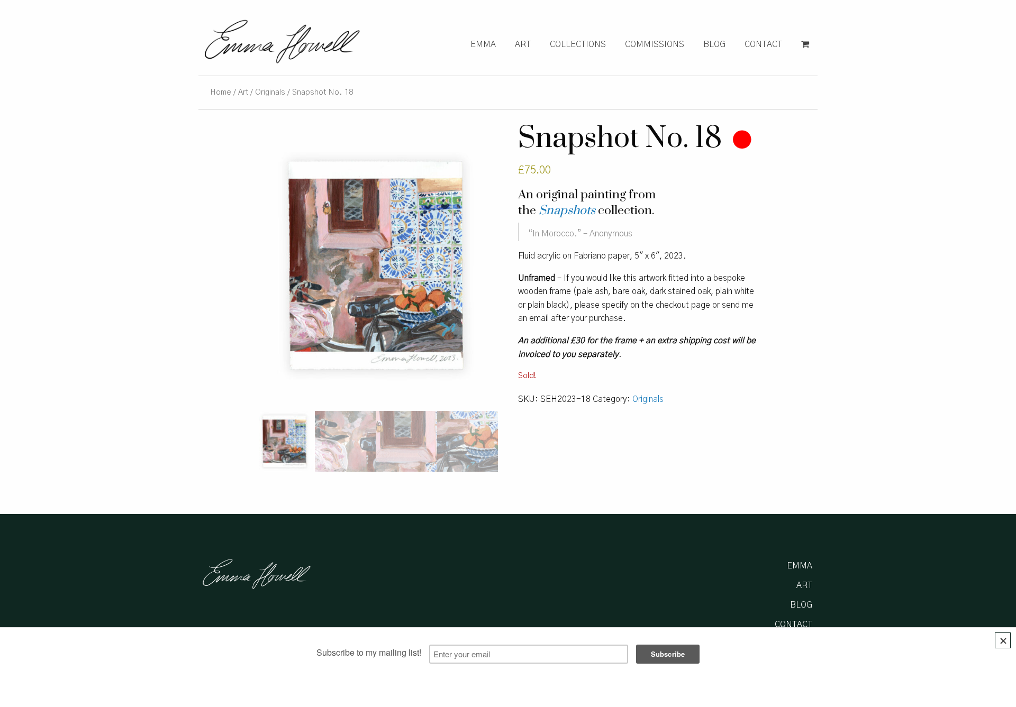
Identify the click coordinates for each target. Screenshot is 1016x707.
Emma (483, 44)
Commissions (654, 44)
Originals (270, 92)
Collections (578, 44)
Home (220, 92)
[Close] (1003, 640)
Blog (714, 44)
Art (523, 44)
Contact (763, 44)
